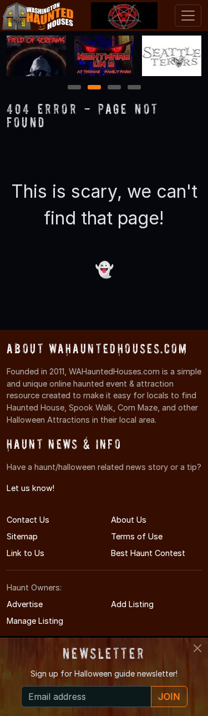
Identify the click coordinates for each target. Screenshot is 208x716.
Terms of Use (137, 536)
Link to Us (25, 553)
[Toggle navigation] (188, 15)
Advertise (25, 604)
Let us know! (30, 488)
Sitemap (22, 536)
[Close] (197, 648)
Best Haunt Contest (148, 553)
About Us (128, 519)
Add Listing (132, 604)
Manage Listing (35, 620)
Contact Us (28, 519)
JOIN (169, 696)
